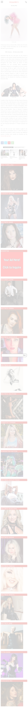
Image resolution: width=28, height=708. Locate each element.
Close (24, 355)
